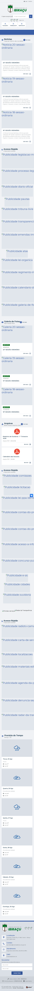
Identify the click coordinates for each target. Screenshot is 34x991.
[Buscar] (30, 16)
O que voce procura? (7, 16)
